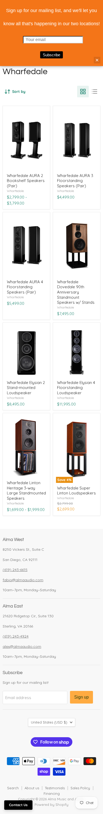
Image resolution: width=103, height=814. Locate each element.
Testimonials (55, 788)
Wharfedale (15, 191)
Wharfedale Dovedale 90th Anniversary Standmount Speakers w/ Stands (76, 292)
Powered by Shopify (51, 804)
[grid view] (83, 91)
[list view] (94, 91)
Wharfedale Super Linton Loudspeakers (76, 491)
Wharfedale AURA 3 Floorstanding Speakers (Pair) (75, 180)
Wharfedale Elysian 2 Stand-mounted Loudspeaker (26, 387)
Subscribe (51, 55)
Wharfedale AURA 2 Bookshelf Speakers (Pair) (26, 180)
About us (32, 788)
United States (49, 722)
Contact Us (18, 805)
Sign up (81, 697)
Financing (52, 793)
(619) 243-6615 (15, 569)
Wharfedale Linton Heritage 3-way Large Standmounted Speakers (26, 490)
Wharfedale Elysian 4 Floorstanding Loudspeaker (76, 387)
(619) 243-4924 (16, 636)
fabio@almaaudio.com (23, 580)
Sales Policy (80, 788)
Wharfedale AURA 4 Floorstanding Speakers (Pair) (25, 287)
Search (13, 788)
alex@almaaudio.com (22, 646)
